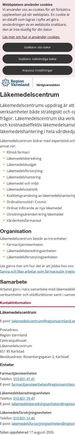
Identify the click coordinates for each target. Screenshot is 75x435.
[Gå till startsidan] (31, 86)
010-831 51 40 (24, 418)
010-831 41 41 (24, 379)
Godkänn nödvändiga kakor (38, 59)
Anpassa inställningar (37, 70)
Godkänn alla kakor (37, 47)
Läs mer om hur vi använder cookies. (31, 37)
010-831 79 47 (24, 398)
